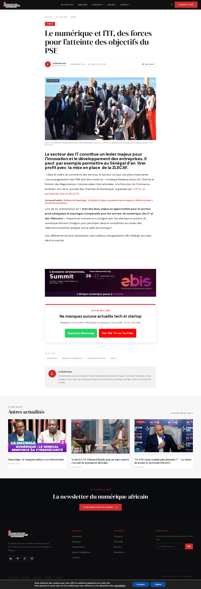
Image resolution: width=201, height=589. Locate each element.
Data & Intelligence (81, 552)
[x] (25, 558)
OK (189, 546)
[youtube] (17, 558)
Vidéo (73, 17)
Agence (111, 5)
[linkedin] (10, 558)
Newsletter (186, 5)
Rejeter (158, 584)
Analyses (83, 5)
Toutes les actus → (182, 413)
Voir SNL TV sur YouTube (117, 333)
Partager (149, 64)
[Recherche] (172, 5)
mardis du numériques (72, 358)
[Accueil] (12, 5)
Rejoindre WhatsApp (81, 333)
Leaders (76, 557)
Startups (76, 541)
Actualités (67, 5)
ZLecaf (113, 358)
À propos (118, 536)
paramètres (120, 585)
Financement (78, 547)
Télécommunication (96, 358)
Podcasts (97, 5)
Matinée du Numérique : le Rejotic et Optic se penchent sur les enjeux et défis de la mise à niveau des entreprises (99, 201)
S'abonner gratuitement (98, 507)
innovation (52, 358)
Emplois (118, 547)
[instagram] (32, 558)
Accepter (141, 584)
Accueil (49, 17)
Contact (125, 5)
